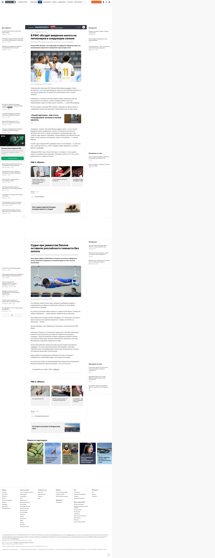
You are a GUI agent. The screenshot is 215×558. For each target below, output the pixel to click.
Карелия (22, 522)
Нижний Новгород (24, 508)
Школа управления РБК (79, 521)
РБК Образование (6, 508)
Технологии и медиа (7, 303)
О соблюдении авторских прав (28, 549)
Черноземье (23, 518)
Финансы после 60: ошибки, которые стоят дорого (98, 31)
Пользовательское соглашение (46, 549)
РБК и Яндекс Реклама (7, 286)
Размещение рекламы (79, 498)
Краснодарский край (25, 506)
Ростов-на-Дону (23, 512)
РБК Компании (5, 205)
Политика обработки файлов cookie (97, 549)
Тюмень (22, 516)
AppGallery (94, 496)
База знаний (5, 311)
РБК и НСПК (5, 439)
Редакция (76, 496)
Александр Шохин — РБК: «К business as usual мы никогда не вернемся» (99, 47)
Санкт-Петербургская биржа (27, 542)
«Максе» (56, 369)
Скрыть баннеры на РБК (61, 492)
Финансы (4, 502)
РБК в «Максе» (38, 162)
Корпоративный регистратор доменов (81, 507)
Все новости (6, 28)
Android (94, 494)
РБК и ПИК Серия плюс (7, 349)
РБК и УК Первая (6, 167)
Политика (4, 42)
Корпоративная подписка (62, 496)
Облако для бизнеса (79, 504)
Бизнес (3, 190)
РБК (32, 123)
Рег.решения (77, 511)
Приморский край (24, 526)
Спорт (3, 277)
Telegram (40, 496)
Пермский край (23, 510)
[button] (103, 2)
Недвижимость (92, 248)
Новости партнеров (37, 440)
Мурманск (22, 524)
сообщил (34, 347)
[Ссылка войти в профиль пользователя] (109, 2)
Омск (21, 498)
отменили (40, 148)
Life (89, 42)
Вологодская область (25, 502)
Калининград (23, 504)
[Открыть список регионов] (103, 2)
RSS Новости (59, 502)
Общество (4, 34)
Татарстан (22, 514)
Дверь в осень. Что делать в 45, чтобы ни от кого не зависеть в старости (99, 261)
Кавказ (21, 520)
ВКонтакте (40, 492)
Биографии (4, 504)
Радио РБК (9, 2)
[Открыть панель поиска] (106, 2)
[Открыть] (12, 2)
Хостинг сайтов (77, 509)
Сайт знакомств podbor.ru (80, 515)
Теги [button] (37, 192)
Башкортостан (23, 500)
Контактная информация (80, 494)
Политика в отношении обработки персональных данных (71, 549)
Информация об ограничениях (10, 549)
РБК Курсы (76, 519)
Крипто (4, 334)
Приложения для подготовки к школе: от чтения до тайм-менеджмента (99, 253)
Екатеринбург (23, 494)
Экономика (4, 341)
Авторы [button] (33, 192)
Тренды (90, 256)
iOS (93, 492)
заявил (68, 88)
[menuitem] (22, 2)
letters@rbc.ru (15, 538)
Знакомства (76, 513)
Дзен (39, 498)
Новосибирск (23, 496)
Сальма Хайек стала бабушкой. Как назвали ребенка (98, 39)
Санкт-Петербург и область (26, 492)
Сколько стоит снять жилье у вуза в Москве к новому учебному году (98, 245)
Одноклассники (42, 494)
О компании (77, 492)
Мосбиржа (16, 542)
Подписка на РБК (60, 494)
